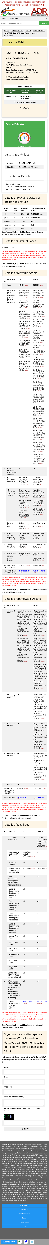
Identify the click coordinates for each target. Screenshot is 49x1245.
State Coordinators (24, 1214)
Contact (24, 1218)
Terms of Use (25, 1222)
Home (4, 19)
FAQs (24, 1226)
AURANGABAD (39, 31)
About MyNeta (24, 1205)
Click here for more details (25, 102)
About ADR (24, 1210)
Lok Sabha (14, 19)
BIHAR (28, 31)
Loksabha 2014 (17, 31)
